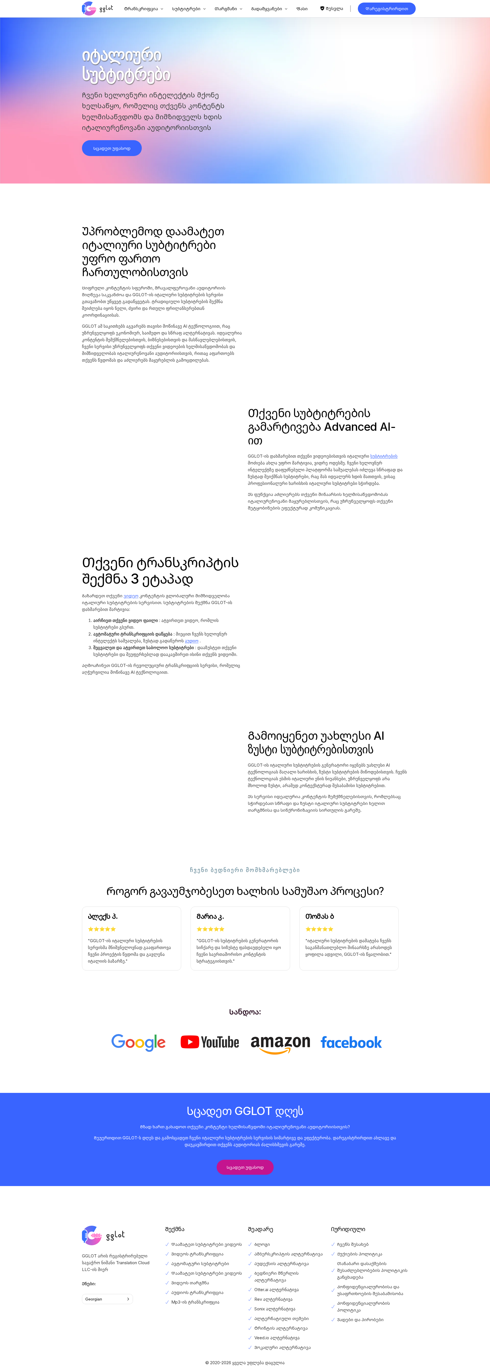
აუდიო (191, 640)
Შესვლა (334, 8)
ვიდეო (131, 595)
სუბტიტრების (384, 456)
